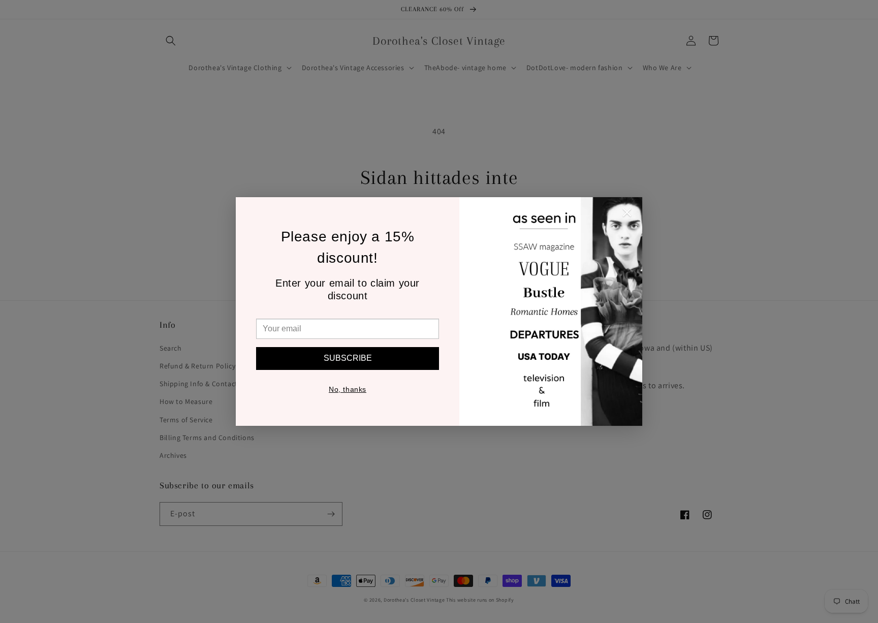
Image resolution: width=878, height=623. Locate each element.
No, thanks (347, 389)
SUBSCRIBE (348, 358)
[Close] (627, 215)
